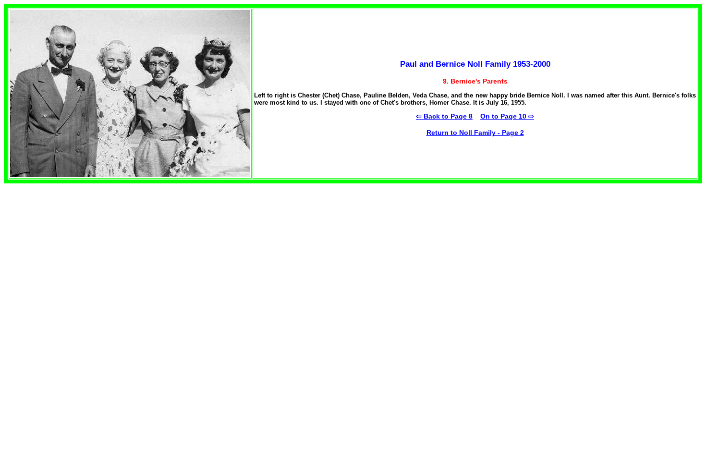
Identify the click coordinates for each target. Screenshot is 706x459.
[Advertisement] (84, 250)
